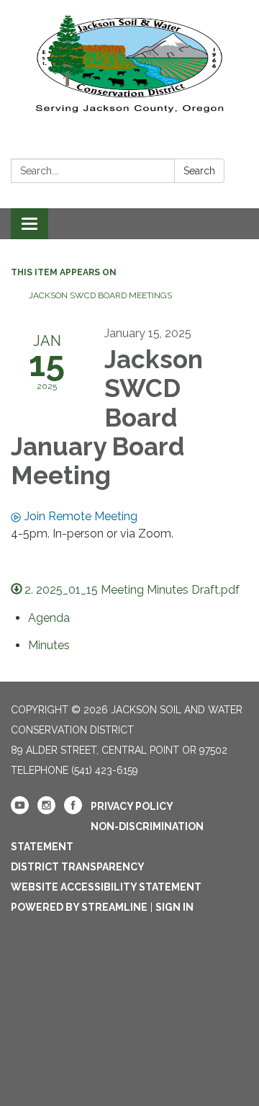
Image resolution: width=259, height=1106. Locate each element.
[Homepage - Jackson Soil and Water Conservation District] (129, 61)
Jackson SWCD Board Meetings (100, 295)
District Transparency (78, 867)
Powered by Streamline (79, 907)
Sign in (174, 907)
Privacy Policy (132, 806)
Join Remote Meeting (80, 516)
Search (199, 171)
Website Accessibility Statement (106, 887)
